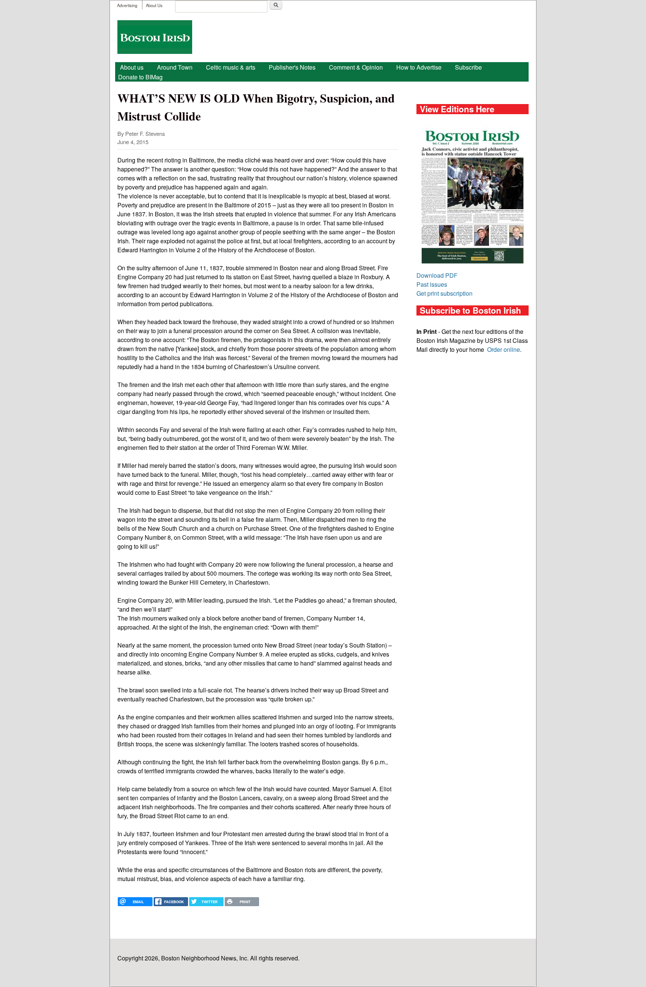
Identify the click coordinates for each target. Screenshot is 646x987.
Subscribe (468, 67)
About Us (154, 5)
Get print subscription (444, 293)
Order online (503, 349)
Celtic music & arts (230, 67)
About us (132, 67)
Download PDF (437, 275)
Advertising (127, 5)
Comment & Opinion (356, 67)
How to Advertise (419, 67)
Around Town (175, 67)
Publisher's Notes (292, 67)
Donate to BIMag (140, 77)
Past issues (431, 284)
